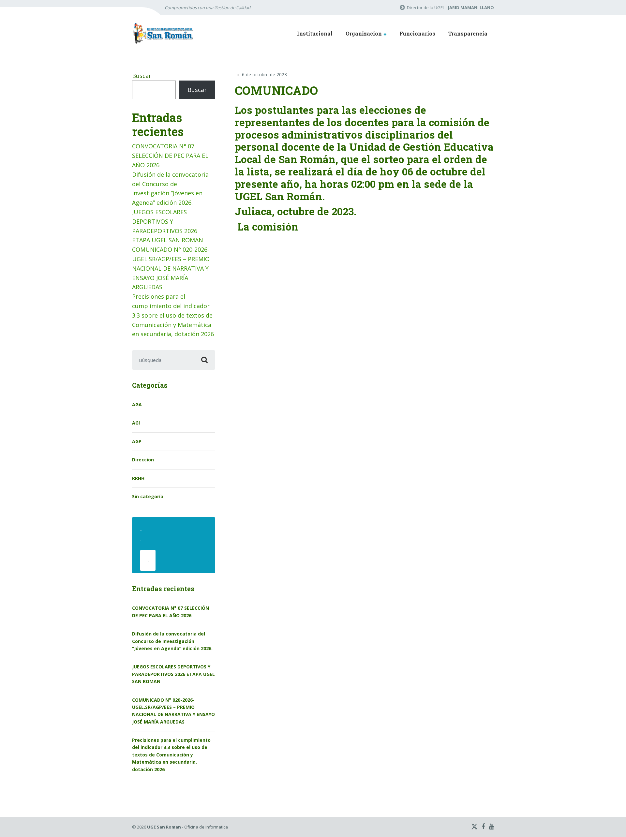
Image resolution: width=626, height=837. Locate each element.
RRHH (138, 478)
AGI (136, 423)
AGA (137, 404)
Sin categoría (147, 496)
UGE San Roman (164, 827)
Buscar (141, 76)
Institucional (315, 33)
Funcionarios (417, 33)
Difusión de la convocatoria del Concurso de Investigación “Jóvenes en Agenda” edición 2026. (172, 641)
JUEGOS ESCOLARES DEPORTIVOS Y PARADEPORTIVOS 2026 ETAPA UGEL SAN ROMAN (173, 674)
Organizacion (364, 33)
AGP (137, 441)
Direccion (143, 459)
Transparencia (467, 33)
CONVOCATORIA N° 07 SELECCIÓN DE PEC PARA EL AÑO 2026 (170, 155)
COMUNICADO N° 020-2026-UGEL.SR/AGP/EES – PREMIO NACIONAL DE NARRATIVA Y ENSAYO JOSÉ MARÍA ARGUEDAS (171, 268)
